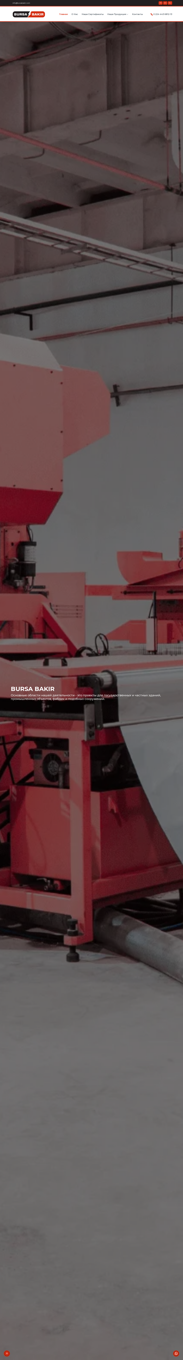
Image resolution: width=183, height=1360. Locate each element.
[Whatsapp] (176, 1353)
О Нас (74, 14)
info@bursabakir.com (21, 3)
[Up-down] (7, 1353)
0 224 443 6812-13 (162, 14)
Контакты (137, 14)
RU (170, 3)
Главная (63, 14)
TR (161, 3)
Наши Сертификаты (93, 14)
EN (165, 3)
